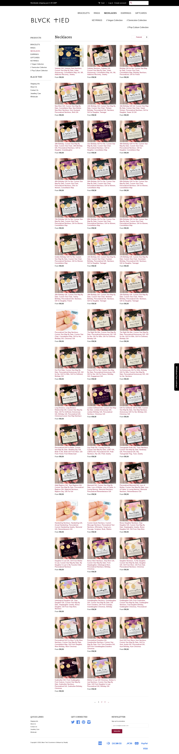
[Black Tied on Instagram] (89, 723)
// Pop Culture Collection (138, 27)
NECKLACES (110, 13)
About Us (33, 87)
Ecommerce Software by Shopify (58, 742)
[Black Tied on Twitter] (73, 723)
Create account (120, 3)
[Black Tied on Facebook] (78, 723)
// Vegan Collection (114, 20)
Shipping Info (35, 84)
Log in (110, 3)
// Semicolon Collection (137, 20)
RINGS (97, 13)
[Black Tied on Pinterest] (83, 723)
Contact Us (34, 90)
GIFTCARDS (141, 13)
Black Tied (45, 742)
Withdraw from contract (176, 377)
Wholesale (34, 97)
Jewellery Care (35, 93)
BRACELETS (84, 13)
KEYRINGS (97, 20)
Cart (102, 3)
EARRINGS (126, 13)
